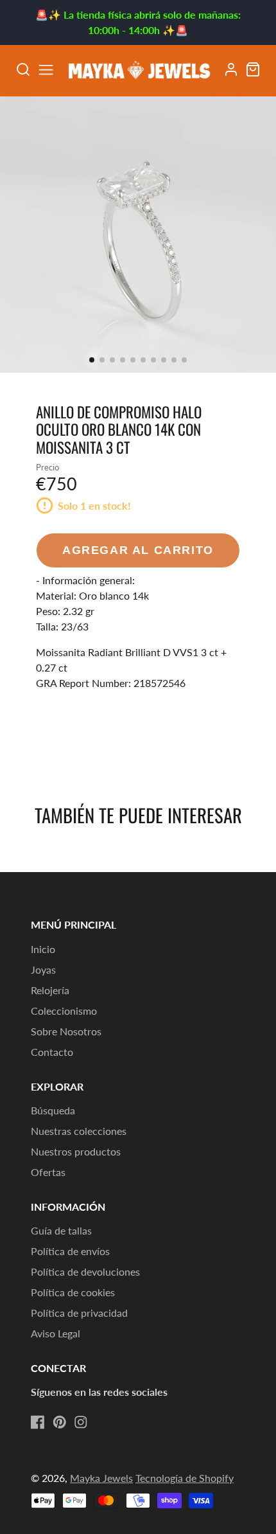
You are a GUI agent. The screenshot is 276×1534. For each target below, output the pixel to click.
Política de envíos (70, 1251)
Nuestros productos (76, 1151)
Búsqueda (53, 1110)
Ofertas (48, 1172)
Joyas (43, 969)
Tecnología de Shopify (184, 1478)
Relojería (50, 990)
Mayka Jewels (101, 1478)
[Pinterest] (60, 1422)
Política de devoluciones (85, 1271)
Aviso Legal (55, 1333)
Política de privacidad (79, 1313)
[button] (91, 359)
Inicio (43, 949)
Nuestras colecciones (78, 1131)
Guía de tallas (61, 1230)
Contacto (52, 1052)
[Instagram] (81, 1422)
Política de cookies (73, 1292)
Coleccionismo (64, 1010)
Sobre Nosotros (66, 1031)
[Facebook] (38, 1422)
